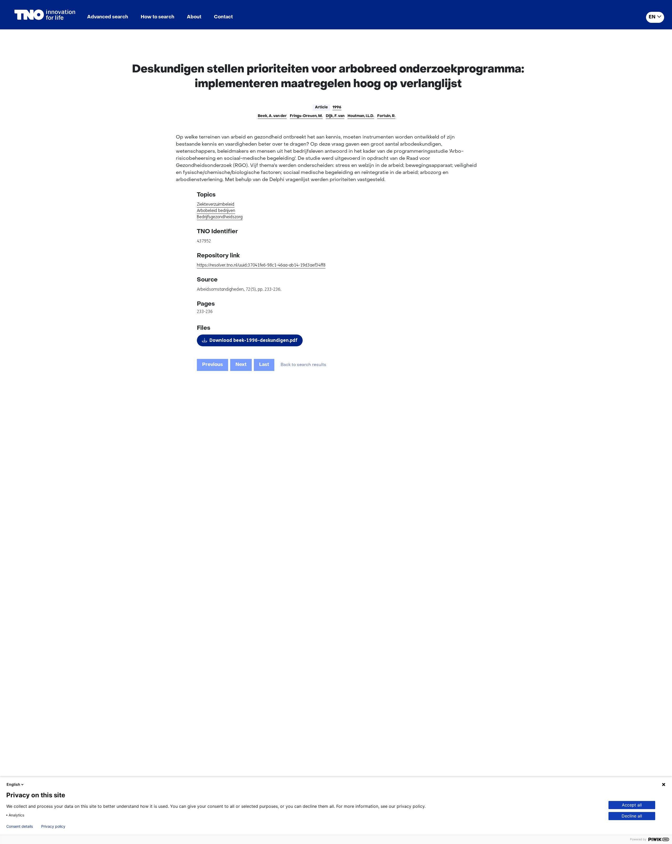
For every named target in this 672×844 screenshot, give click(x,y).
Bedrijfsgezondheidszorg (220, 216)
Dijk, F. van (335, 116)
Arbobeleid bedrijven (216, 210)
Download (253, 340)
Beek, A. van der (272, 116)
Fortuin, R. (386, 116)
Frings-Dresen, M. (306, 116)
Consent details (19, 826)
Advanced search (107, 17)
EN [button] (652, 17)
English (13, 784)
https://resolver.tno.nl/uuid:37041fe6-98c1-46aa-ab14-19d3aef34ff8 (261, 265)
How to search (157, 17)
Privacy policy (53, 826)
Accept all (632, 805)
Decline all (632, 816)
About (194, 17)
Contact (223, 17)
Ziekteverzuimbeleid (215, 204)
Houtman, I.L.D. (361, 116)
